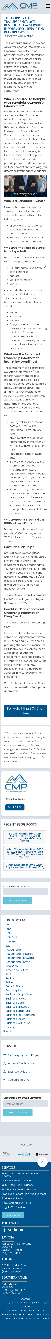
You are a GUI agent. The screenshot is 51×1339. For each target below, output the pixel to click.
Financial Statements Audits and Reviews (21, 1175)
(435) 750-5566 (11, 1271)
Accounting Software (20, 958)
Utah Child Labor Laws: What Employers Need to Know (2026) (25, 866)
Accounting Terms (18, 962)
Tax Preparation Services (17, 1180)
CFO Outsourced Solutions (18, 1185)
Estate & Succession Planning (19, 1189)
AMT (8, 974)
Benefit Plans (14, 986)
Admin (30, 35)
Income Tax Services (21, 1063)
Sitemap (26, 1299)
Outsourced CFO (18, 1080)
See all (7, 1031)
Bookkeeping (14, 990)
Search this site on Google (17, 886)
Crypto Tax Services (14, 1207)
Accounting (13, 950)
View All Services (13, 1215)
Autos (9, 982)
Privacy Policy (32, 1302)
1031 (8, 925)
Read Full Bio (14, 807)
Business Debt (15, 1003)
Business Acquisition (19, 994)
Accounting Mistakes (19, 954)
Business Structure (18, 1011)
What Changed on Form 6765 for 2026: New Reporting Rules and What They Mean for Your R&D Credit (25, 853)
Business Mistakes (17, 1007)
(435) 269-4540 (11, 1293)
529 (8, 945)
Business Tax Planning (20, 1015)
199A (8, 929)
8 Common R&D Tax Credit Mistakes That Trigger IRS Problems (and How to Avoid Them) (25, 837)
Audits (10, 978)
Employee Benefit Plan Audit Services (24, 1194)
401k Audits (13, 937)
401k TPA (11, 941)
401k (8, 933)
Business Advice (16, 998)
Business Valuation (18, 1023)
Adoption (12, 966)
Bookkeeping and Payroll (23, 1055)
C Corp (10, 1027)
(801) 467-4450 (11, 1253)
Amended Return (17, 970)
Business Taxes (15, 1019)
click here (44, 1318)
